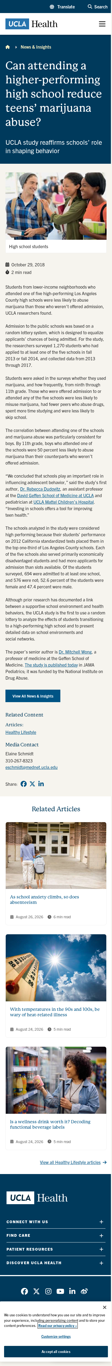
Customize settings (56, 1336)
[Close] (105, 1307)
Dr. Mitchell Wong (75, 651)
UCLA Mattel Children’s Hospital (63, 501)
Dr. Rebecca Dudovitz (40, 488)
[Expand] (101, 1221)
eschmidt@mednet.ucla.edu (31, 767)
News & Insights (36, 46)
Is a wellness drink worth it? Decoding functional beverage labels (50, 1124)
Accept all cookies (56, 1351)
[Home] (7, 46)
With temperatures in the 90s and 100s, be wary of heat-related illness (55, 1012)
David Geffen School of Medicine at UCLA (55, 495)
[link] (23, 784)
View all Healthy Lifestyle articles (70, 1162)
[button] (62, 6)
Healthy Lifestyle (20, 732)
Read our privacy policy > (57, 1325)
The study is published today (51, 664)
